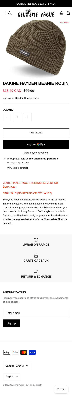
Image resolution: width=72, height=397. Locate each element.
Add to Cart (36, 132)
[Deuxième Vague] (36, 13)
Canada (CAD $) (14, 365)
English (9, 376)
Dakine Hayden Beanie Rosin (23, 98)
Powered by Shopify (33, 385)
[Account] (60, 13)
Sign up (11, 323)
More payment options (36, 152)
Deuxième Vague (16, 385)
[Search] (11, 13)
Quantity (8, 109)
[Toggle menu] (4, 13)
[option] (36, 49)
